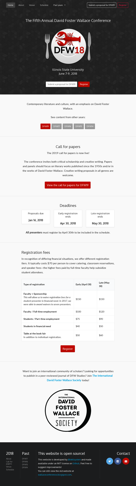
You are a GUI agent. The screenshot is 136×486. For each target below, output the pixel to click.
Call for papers (9, 462)
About (21, 5)
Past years (58, 5)
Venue (32, 5)
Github (76, 463)
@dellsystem (74, 459)
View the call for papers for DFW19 (67, 185)
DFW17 (56, 126)
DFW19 (45, 126)
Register (123, 5)
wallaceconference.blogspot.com (54, 474)
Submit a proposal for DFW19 (102, 5)
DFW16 (67, 126)
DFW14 (90, 126)
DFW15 (78, 126)
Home (10, 5)
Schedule (44, 5)
